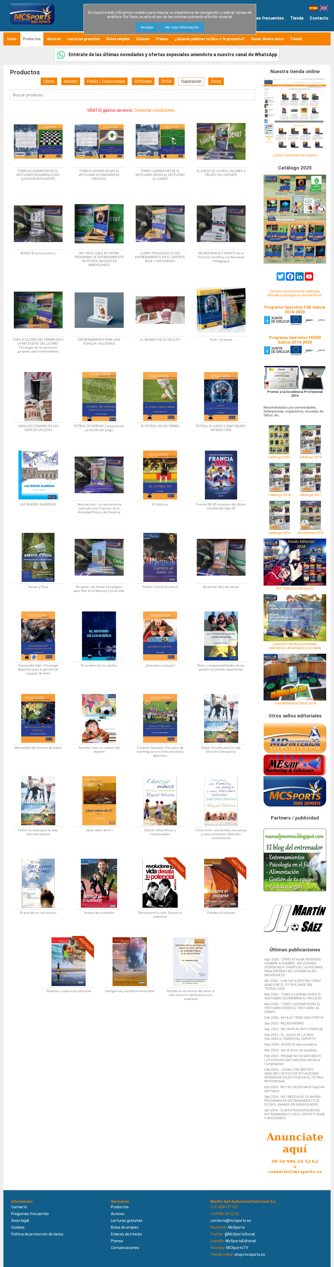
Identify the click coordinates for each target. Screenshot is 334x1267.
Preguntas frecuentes (262, 18)
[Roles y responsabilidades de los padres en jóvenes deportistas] (224, 609)
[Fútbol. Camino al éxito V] (163, 531)
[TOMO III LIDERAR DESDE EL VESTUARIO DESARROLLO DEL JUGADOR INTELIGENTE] (41, 115)
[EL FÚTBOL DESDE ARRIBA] (163, 370)
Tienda (296, 18)
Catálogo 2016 (279, 533)
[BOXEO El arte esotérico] (41, 197)
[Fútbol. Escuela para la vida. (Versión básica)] (41, 774)
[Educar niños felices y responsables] (163, 774)
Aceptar (147, 27)
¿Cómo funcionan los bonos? (295, 155)
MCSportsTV (237, 1248)
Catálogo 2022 (279, 457)
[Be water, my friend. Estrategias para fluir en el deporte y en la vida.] (102, 531)
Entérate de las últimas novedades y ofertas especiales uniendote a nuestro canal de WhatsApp (172, 54)
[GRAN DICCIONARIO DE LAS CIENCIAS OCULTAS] (41, 370)
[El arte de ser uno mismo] (41, 857)
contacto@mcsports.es (230, 1220)
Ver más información (182, 27)
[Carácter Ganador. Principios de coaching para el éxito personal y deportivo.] (163, 692)
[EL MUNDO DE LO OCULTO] (163, 283)
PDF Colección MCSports (295, 588)
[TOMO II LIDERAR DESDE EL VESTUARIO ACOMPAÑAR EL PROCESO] (102, 115)
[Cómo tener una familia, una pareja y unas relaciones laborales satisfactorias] (224, 774)
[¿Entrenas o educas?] (163, 609)
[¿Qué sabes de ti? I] (102, 774)
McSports (236, 1227)
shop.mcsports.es (249, 1254)
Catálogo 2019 (310, 457)
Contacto (319, 18)
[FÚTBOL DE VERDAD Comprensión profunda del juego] (102, 370)
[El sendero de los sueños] (102, 609)
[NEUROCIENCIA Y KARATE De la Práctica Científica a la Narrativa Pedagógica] (224, 197)
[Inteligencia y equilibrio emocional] (132, 935)
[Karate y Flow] (41, 531)
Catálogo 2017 (310, 495)
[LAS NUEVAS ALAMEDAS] (41, 448)
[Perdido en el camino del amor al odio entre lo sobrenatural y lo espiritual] (193, 935)
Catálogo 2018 (279, 495)
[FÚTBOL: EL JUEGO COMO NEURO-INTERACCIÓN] (224, 370)
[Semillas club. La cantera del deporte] (102, 692)
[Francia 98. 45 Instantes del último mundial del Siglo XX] (224, 448)
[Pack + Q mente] (224, 283)
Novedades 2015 (310, 533)
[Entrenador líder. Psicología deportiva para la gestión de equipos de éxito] (41, 609)
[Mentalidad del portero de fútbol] (41, 692)
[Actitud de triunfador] (102, 857)
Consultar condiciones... (155, 110)
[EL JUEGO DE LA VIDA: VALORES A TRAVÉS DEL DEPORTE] (224, 115)
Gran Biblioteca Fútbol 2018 (295, 703)
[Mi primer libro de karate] (224, 531)
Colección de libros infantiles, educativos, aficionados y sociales (295, 646)
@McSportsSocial (240, 1234)
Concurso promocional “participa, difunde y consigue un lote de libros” (295, 293)
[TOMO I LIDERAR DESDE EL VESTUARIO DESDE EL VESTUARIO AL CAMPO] (163, 115)
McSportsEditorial (240, 1241)
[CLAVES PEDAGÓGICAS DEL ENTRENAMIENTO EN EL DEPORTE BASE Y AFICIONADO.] (163, 197)
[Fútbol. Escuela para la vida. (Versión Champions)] (224, 692)
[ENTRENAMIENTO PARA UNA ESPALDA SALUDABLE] (102, 283)
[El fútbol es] (163, 448)
